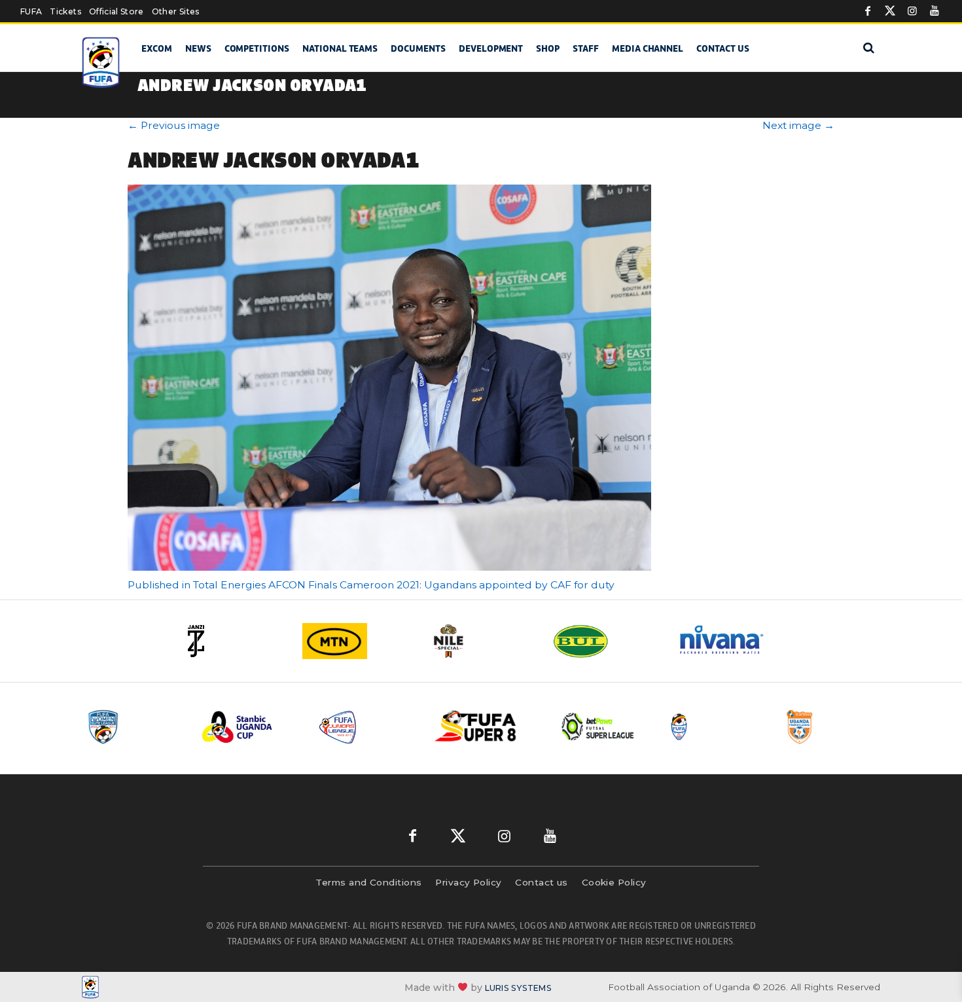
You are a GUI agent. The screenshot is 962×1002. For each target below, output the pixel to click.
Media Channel (647, 48)
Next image (798, 125)
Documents (418, 48)
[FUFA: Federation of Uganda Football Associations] (103, 62)
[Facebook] (868, 11)
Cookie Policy (614, 882)
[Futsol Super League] (599, 727)
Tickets (65, 11)
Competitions (256, 48)
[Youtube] (934, 11)
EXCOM (156, 48)
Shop (548, 48)
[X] (890, 11)
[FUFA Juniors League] (366, 727)
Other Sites (176, 11)
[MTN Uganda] (356, 641)
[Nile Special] (481, 641)
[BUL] (605, 641)
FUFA (31, 11)
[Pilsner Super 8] (483, 727)
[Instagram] (912, 11)
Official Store (116, 11)
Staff (586, 48)
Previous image (174, 125)
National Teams (340, 48)
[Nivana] (729, 641)
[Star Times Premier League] (832, 727)
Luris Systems (518, 987)
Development (491, 48)
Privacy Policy (468, 882)
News (198, 48)
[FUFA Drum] (716, 727)
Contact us (722, 48)
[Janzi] (232, 641)
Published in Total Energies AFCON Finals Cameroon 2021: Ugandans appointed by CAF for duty (371, 585)
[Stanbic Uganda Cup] (250, 727)
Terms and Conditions (368, 882)
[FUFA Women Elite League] (133, 727)
